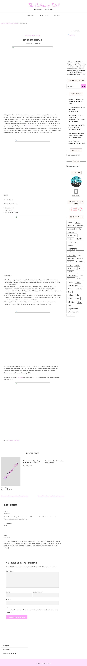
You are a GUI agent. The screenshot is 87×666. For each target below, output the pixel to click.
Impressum (6, 649)
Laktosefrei (72, 275)
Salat (69, 292)
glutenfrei (70, 245)
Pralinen (70, 288)
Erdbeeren (71, 232)
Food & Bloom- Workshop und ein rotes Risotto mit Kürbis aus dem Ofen (76, 135)
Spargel (70, 298)
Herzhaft (72, 248)
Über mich (57, 15)
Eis (80, 229)
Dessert (71, 229)
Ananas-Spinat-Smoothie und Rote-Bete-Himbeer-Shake (75, 101)
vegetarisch (73, 308)
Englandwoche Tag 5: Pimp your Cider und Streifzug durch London (31, 462)
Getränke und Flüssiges (12, 23)
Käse (80, 268)
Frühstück (72, 242)
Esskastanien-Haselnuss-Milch (54, 461)
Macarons (71, 279)
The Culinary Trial (43, 5)
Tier (79, 302)
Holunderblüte (71, 255)
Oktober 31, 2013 (49, 462)
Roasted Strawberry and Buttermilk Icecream (51, 496)
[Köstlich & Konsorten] (76, 177)
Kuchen (71, 268)
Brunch (71, 225)
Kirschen (70, 262)
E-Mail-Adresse (37, 592)
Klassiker (79, 261)
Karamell (71, 258)
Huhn (80, 255)
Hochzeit (79, 252)
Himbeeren (71, 252)
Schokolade (73, 295)
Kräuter (77, 265)
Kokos (69, 265)
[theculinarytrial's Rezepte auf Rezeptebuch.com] (76, 189)
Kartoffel (80, 258)
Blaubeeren (70, 222)
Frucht (11, 440)
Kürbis (70, 272)
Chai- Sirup (4, 488)
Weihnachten (73, 312)
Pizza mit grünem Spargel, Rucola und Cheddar (14, 496)
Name (8, 592)
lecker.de (28, 126)
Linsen (81, 275)
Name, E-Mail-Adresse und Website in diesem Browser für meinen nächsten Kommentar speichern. (32, 611)
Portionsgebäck (74, 285)
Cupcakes (80, 225)
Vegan (70, 305)
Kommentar (10, 571)
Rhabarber (17, 440)
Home (3, 23)
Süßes (71, 301)
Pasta (78, 282)
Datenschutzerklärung (9, 653)
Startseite (30, 15)
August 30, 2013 (27, 466)
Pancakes (70, 282)
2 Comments (37, 43)
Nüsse (79, 279)
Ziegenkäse (71, 315)
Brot (77, 222)
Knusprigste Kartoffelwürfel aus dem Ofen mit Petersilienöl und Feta (76, 127)
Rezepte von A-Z (43, 15)
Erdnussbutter (72, 235)
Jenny (6, 511)
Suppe (77, 298)
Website (8, 600)
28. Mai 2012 (7, 513)
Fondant (70, 239)
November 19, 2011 (6, 490)
